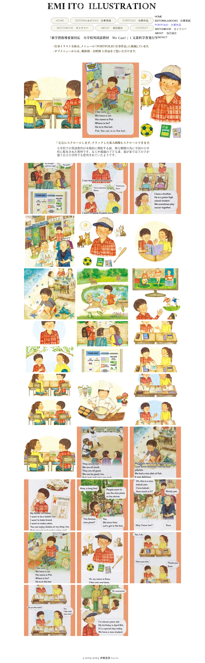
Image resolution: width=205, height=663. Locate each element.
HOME (158, 16)
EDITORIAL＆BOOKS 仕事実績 (164, 21)
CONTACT (161, 37)
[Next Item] (175, 100)
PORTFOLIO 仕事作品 (164, 25)
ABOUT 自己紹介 (164, 33)
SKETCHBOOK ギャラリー (164, 29)
